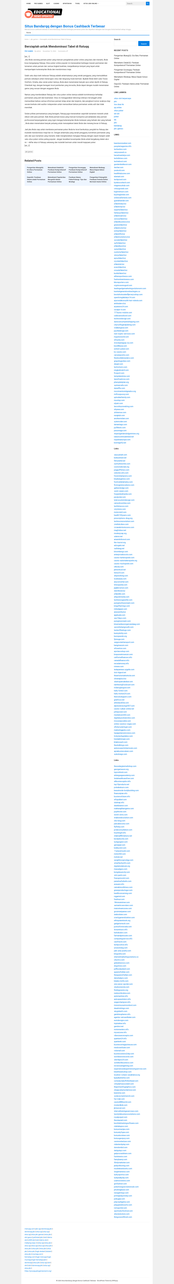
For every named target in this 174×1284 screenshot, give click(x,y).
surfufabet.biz (120, 243)
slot (48, 3)
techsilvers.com (120, 367)
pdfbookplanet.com (122, 969)
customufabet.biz (121, 252)
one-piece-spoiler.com (123, 984)
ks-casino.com (120, 352)
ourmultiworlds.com (122, 464)
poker (116, 116)
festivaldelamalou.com (123, 482)
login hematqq (37, 1260)
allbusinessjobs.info (122, 781)
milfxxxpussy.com (121, 394)
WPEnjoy (115, 1281)
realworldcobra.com (122, 993)
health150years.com (122, 515)
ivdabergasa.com (121, 328)
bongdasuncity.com (122, 872)
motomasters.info (121, 1029)
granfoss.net (119, 700)
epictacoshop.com (121, 651)
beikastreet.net (120, 458)
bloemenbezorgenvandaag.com (127, 624)
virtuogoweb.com (121, 188)
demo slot (43, 1240)
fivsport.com (119, 373)
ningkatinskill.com (121, 370)
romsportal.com (120, 1208)
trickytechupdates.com (123, 736)
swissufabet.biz (120, 219)
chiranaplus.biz (120, 679)
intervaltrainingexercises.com (126, 1111)
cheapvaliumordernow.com (125, 1090)
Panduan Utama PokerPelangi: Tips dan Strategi (78, 179)
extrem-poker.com (121, 349)
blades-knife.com (121, 981)
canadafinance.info (121, 660)
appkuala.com (119, 615)
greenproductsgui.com (123, 890)
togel (77, 3)
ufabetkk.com (119, 594)
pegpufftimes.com (121, 470)
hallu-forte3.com (120, 691)
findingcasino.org (121, 990)
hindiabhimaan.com (122, 739)
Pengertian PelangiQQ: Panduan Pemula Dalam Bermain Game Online (99, 179)
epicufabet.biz (120, 258)
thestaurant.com (120, 1120)
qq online (118, 107)
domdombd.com (120, 1147)
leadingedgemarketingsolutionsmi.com (130, 288)
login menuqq (41, 1257)
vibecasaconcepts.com (123, 1035)
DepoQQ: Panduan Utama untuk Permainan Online (36, 179)
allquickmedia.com (121, 597)
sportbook (67, 3)
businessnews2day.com (124, 1054)
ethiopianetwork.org (122, 920)
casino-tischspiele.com (123, 564)
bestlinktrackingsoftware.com (126, 1123)
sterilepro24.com (121, 1060)
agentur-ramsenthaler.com (124, 1017)
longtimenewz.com (122, 1172)
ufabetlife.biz (119, 234)
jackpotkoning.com (121, 1166)
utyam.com (118, 403)
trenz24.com (119, 573)
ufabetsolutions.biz (122, 237)
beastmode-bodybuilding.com (126, 790)
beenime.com (119, 1093)
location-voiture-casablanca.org (127, 1075)
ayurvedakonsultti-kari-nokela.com (128, 300)
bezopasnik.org (120, 636)
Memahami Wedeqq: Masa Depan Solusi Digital (97, 170)
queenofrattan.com (121, 972)
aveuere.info (119, 884)
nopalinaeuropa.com (122, 440)
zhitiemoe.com (120, 412)
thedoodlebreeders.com (124, 358)
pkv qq (38, 1229)
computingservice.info (123, 939)
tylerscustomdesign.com (124, 500)
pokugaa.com (119, 1199)
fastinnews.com (120, 1156)
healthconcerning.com (123, 893)
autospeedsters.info (122, 999)
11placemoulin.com (122, 851)
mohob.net (118, 857)
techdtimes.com (120, 158)
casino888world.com (122, 1102)
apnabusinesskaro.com (123, 751)
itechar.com (118, 167)
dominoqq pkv (47, 1229)
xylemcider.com (120, 421)
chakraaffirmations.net (123, 836)
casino (56, 3)
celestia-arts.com (121, 473)
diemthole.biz (119, 591)
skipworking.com (121, 576)
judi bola (36, 1237)
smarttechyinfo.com (122, 863)
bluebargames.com (122, 479)
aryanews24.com (121, 306)
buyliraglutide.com (121, 194)
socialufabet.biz (120, 240)
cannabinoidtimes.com (123, 887)
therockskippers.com (122, 697)
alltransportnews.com (123, 276)
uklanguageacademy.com (124, 775)
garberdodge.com (121, 488)
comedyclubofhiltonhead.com (126, 1081)
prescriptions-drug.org (123, 518)
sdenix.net (118, 536)
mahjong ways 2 (31, 1243)
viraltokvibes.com (121, 524)
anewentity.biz (120, 612)
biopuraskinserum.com (123, 654)
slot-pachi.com (120, 875)
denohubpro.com (121, 978)
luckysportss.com (121, 1174)
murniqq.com (37, 1254)
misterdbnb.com (120, 1105)
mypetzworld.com (121, 337)
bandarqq (118, 126)
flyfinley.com (119, 827)
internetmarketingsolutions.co (126, 957)
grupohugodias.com (122, 361)
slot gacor (28, 1237)
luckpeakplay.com (121, 1178)
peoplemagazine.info (122, 146)
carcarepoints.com (121, 355)
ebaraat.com (119, 176)
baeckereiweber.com (122, 143)
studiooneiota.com (121, 987)
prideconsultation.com (123, 830)
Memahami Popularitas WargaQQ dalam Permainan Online (57, 179)
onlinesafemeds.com (122, 198)
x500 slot (31, 1240)
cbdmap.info (119, 802)
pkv (115, 101)
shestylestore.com (121, 1214)
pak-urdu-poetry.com (122, 951)
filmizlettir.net (119, 461)
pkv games (38, 3)
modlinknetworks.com (123, 1168)
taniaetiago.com (120, 424)
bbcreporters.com (121, 282)
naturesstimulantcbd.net (124, 437)
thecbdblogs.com (121, 745)
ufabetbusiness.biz (122, 222)
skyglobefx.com (120, 1011)
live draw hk (119, 104)
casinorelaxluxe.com (122, 1141)
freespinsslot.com (121, 878)
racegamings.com (121, 1193)
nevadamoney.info (121, 663)
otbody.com (119, 567)
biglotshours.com (121, 192)
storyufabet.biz (120, 255)
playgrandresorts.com (123, 1205)
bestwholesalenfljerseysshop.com (128, 294)
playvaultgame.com (122, 1202)
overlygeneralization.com (124, 917)
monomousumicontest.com (125, 1005)
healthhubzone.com (122, 173)
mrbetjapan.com (120, 609)
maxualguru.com (120, 869)
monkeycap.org (120, 533)
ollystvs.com (119, 960)
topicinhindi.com (120, 772)
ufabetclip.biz (119, 207)
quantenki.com (120, 1041)
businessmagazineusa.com (125, 1044)
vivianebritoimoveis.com (124, 527)
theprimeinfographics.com (125, 1087)
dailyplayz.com (120, 1150)
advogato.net (119, 545)
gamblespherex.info (122, 1014)
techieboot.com (120, 161)
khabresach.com (120, 742)
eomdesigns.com (121, 1020)
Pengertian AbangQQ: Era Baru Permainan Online (35, 170)
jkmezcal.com (119, 1108)
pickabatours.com (121, 787)
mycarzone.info (120, 1032)
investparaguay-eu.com (123, 343)
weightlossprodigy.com (123, 860)
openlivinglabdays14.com (124, 297)
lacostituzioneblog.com (123, 406)
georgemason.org (121, 769)
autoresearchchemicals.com (125, 748)
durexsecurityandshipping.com (126, 322)
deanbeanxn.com (121, 805)
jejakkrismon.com (121, 588)
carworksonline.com (122, 503)
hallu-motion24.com (122, 694)
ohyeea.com (119, 409)
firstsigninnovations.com (124, 485)
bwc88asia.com (120, 346)
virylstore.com (120, 509)
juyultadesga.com (121, 331)
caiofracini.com (120, 942)
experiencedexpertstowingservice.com (130, 1069)
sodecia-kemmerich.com (124, 1096)
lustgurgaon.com (121, 842)
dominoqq (28, 1263)
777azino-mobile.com (123, 312)
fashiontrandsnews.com (124, 279)
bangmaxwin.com (121, 645)
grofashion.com (120, 1184)
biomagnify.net (120, 443)
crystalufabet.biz (121, 261)
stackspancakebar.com (123, 681)
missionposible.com (122, 721)
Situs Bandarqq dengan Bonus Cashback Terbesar (65, 26)
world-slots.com (120, 815)
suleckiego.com (120, 754)
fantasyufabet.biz (121, 213)
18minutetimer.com (122, 902)
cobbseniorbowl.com (122, 316)
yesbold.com (119, 170)
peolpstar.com (120, 497)
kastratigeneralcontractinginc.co (127, 291)
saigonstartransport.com (124, 642)
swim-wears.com (121, 491)
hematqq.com (30, 1257)
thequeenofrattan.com (123, 975)
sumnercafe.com (121, 385)
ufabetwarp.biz (120, 204)
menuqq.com (30, 1229)
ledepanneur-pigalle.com (124, 669)
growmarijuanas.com (122, 911)
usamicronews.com (122, 1181)
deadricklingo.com (121, 1008)
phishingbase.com (121, 1190)
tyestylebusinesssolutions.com (127, 1114)
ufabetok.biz (119, 264)
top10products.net (121, 784)
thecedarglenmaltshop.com (125, 766)
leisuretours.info (120, 929)
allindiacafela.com (121, 703)
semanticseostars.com (123, 905)
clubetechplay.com (121, 1144)
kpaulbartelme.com (122, 1078)
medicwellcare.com (122, 1047)
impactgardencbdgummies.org (126, 433)
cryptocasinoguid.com (123, 285)
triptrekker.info (120, 1023)
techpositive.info (121, 945)
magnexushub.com (121, 185)
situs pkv (48, 1234)
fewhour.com (119, 899)
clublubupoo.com (121, 1126)
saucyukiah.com (120, 455)
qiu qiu (116, 113)
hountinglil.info (120, 833)
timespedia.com (120, 585)
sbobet (48, 1251)
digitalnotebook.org (122, 866)
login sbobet (40, 1251)
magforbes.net (120, 530)
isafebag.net (119, 548)
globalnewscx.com (121, 963)
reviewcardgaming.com (123, 1066)
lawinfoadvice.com (121, 379)
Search (117, 39)
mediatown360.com (122, 715)
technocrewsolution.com (124, 521)
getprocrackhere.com (122, 1153)
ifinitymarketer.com (122, 1162)
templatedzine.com (122, 376)
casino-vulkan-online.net (124, 709)
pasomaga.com (120, 430)
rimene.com (119, 666)
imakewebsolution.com (123, 818)
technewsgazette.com (123, 600)
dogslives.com (120, 966)
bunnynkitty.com (120, 633)
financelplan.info (120, 793)
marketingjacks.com (122, 730)
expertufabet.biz (121, 210)
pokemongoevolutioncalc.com (126, 1187)
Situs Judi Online (90, 3)
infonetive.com (120, 648)
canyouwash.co (120, 152)
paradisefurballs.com (122, 881)
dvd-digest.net (120, 672)
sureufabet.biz (120, 249)
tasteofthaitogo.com (122, 630)
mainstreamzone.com (123, 908)
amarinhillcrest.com (122, 539)
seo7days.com (120, 618)
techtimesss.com (121, 506)
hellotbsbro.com (120, 933)
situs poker (118, 110)
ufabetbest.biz (120, 246)
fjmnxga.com (119, 639)
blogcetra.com (120, 954)
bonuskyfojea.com (121, 1132)
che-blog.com (119, 821)
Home (28, 3)
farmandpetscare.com (123, 935)
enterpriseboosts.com (123, 554)
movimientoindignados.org (125, 391)
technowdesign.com (122, 318)
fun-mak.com (119, 1099)
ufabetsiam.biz (120, 216)
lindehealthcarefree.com (124, 778)
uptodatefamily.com (122, 397)
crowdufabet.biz (120, 270)
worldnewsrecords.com (123, 1057)
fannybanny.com (120, 1159)
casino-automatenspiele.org (125, 560)
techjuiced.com (120, 179)
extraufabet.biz (120, 231)
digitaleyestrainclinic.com (124, 718)
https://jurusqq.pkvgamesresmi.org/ (38, 1271)
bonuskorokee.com (122, 1135)
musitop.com (119, 400)
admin (39, 51)
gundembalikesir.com (123, 164)
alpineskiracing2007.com (124, 706)
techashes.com (120, 149)
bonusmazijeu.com (121, 1129)
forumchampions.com (123, 476)
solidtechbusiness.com (123, 1063)
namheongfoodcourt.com (124, 685)
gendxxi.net (118, 1026)
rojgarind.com (119, 896)
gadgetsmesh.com (121, 923)
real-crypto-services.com (124, 334)
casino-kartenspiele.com (124, 557)
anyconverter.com (121, 582)
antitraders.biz (120, 303)
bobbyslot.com (120, 848)
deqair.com (118, 364)
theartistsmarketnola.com (124, 675)
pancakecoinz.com (121, 824)
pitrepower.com (120, 712)
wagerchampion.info (122, 1002)
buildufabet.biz (120, 273)
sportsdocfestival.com (123, 1211)
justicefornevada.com (123, 927)
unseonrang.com (120, 948)
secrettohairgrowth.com (124, 627)
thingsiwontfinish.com (123, 1217)
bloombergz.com (121, 551)
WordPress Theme (103, 1281)
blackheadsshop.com (123, 1072)
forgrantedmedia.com (123, 494)
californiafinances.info (123, 657)
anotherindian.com (121, 418)
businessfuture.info (122, 796)
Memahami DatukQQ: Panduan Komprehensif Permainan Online (57, 170)
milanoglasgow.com (122, 688)
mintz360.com (120, 854)
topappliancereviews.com (124, 733)
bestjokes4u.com (121, 839)
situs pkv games (37, 1234)
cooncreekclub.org (121, 467)
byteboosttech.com (122, 182)
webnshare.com (120, 914)
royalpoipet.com (120, 1117)
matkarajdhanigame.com (124, 808)
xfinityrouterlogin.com (123, 727)
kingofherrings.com (122, 606)
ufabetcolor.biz (120, 228)
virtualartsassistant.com (124, 1084)
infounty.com (119, 340)
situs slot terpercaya (122, 98)
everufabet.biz (120, 267)
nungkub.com (119, 415)
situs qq (39, 1232)
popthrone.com (120, 811)
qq (115, 119)
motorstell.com (120, 512)
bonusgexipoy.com (121, 1138)
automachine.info (121, 996)
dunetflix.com (119, 388)
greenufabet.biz (120, 225)
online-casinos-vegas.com (125, 724)
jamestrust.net (120, 570)
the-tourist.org (120, 542)
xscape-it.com (120, 310)
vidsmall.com (119, 1050)
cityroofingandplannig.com (125, 325)
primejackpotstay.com (123, 1196)
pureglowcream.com (122, 621)
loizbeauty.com (120, 579)
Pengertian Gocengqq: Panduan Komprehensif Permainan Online (78, 170)
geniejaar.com (119, 845)
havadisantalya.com (122, 155)
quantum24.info (120, 1038)
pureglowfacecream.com (124, 603)
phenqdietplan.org (121, 382)
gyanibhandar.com (121, 201)
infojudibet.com (120, 799)
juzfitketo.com (120, 427)
